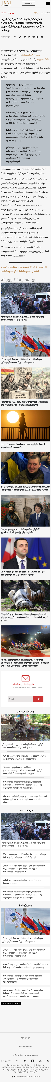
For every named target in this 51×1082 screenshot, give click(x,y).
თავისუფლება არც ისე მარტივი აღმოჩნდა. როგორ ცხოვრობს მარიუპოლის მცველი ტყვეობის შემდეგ (25, 488)
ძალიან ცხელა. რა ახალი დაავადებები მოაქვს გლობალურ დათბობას (23, 446)
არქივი (36, 13)
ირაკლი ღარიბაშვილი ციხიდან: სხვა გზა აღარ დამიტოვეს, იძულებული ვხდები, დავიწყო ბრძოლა (25, 799)
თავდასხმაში (43, 59)
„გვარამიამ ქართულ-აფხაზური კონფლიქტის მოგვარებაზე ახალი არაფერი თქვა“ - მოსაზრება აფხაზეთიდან (24, 868)
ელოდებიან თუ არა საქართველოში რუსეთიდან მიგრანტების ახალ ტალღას (24, 318)
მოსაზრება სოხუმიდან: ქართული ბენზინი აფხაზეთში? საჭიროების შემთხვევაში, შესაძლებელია (22, 978)
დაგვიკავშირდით (25, 1046)
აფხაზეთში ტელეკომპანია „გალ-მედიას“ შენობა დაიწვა (22, 881)
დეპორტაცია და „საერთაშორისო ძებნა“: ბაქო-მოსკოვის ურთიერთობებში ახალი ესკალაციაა (25, 965)
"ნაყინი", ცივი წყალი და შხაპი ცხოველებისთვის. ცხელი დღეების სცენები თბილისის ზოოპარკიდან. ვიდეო (25, 617)
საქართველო (7, 13)
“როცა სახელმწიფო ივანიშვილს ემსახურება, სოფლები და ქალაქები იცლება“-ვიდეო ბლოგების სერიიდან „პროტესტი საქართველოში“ (25, 662)
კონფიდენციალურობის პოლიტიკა (25, 1055)
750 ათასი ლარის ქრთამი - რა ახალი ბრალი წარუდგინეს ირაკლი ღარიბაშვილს (23, 573)
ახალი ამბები (25, 810)
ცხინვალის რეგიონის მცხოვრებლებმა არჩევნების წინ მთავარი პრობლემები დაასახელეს (24, 403)
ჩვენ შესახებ (25, 1037)
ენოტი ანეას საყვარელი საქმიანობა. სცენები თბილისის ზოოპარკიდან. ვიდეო (23, 746)
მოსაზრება (25, 905)
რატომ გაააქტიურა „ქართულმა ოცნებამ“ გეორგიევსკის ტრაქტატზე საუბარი (20, 531)
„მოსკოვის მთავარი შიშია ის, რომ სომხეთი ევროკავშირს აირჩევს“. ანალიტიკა (21, 361)
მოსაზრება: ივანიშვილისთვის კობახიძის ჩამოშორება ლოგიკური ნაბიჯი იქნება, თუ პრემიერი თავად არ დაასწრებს (22, 784)
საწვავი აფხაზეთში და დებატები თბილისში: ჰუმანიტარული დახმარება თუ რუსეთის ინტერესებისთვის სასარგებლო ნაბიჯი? (23, 993)
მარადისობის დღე (31, 55)
